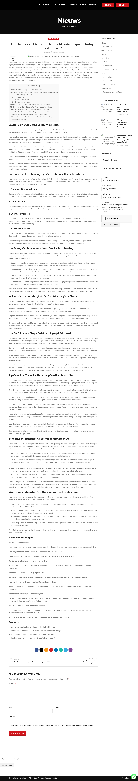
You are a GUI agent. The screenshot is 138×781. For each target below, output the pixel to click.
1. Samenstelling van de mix (22, 95)
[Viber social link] (70, 650)
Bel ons (108, 5)
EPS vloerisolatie (107, 81)
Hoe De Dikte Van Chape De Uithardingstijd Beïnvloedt (29, 109)
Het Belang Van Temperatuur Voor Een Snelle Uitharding (30, 104)
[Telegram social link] (66, 650)
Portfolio (104, 62)
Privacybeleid (106, 66)
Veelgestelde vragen (18, 119)
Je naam (104, 177)
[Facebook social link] (37, 650)
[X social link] (41, 650)
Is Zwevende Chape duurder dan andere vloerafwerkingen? (33, 634)
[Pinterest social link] (51, 650)
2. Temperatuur (18, 97)
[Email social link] (46, 650)
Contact (104, 73)
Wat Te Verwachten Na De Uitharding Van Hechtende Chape (31, 117)
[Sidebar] (2, 778)
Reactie (12, 684)
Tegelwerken (106, 88)
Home (63, 26)
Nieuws (104, 54)
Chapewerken (71, 26)
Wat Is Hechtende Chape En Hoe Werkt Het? (26, 90)
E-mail (58, 707)
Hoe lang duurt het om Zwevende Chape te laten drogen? (33, 638)
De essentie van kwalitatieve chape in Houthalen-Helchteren (34, 627)
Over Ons (105, 58)
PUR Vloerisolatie (108, 84)
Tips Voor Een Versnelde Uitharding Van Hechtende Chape (31, 112)
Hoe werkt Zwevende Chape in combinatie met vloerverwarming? (36, 631)
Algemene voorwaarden (110, 69)
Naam (12, 707)
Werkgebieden (106, 47)
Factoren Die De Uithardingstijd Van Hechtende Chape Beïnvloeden (34, 92)
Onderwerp (105, 194)
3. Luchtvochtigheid (20, 100)
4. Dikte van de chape (21, 102)
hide (37, 86)
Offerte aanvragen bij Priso (111, 92)
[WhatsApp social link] (61, 650)
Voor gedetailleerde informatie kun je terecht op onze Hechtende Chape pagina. (41, 617)
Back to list (53, 660)
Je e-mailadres (107, 185)
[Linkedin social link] (56, 650)
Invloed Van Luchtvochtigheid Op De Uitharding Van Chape (31, 107)
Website (12, 716)
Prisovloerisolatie (110, 160)
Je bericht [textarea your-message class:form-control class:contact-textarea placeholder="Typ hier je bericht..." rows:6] (115, 207)
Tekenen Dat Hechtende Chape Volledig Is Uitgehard (29, 114)
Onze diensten (106, 51)
